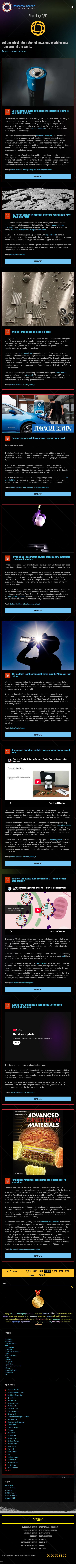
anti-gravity (8, 1362)
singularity (39, 1322)
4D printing (8, 1341)
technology (56, 1322)
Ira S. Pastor (12, 1465)
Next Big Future (10, 1493)
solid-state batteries (44, 136)
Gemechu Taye (13, 1409)
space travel (22, 254)
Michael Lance (13, 1457)
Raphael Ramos (13, 1441)
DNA (6, 1345)
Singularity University (12, 1351)
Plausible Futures (11, 1495)
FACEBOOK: (25, 1527)
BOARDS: (41, 1536)
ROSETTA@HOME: (25, 1545)
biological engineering (16, 596)
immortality (13, 1319)
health (57, 1316)
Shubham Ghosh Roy (15, 170)
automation (9, 1372)
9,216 (28, 1271)
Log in (6, 51)
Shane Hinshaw (13, 1438)
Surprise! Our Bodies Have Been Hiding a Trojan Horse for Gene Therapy (39, 880)
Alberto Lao (12, 1435)
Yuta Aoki (11, 1430)
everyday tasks (56, 840)
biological (25, 604)
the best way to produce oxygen (23, 230)
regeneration (25, 1322)
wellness (38, 1324)
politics (70, 1319)
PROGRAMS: (42, 1542)
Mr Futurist (8, 1490)
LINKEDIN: (26, 1530)
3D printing (8, 1339)
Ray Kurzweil (9, 1347)
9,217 (35, 1271)
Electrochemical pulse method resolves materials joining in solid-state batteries (40, 112)
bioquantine (38, 1314)
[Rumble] (64, 1555)
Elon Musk (8, 1349)
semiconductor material (49, 1222)
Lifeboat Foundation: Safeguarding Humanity (33, 7)
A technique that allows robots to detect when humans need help (41, 751)
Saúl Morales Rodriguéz (16, 1392)
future (44, 1317)
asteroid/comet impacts (13, 1366)
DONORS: (32, 1536)
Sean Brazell (12, 1446)
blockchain (5, 1317)
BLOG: (40, 1533)
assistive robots (64, 825)
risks (35, 1322)
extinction (40, 1317)
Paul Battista (12, 1406)
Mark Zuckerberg (10, 1356)
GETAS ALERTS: (43, 1530)
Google (52, 1317)
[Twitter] (52, 1555)
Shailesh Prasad (14, 728)
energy (24, 487)
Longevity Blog (10, 1488)
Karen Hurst (12, 1414)
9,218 (40, 1271)
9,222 (67, 1271)
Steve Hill (11, 1449)
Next (41, 1275)
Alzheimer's (14, 1314)
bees (6, 1374)
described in (41, 963)
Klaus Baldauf (13, 1425)
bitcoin (70, 1314)
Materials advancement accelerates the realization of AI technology (39, 1181)
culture (25, 1316)
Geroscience (9, 1485)
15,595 (31, 1275)
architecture (9, 1364)
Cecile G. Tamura (13, 1427)
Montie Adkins (14, 254)
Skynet (7, 1354)
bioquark (46, 1313)
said (63, 956)
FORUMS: (33, 1548)
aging (7, 1313)
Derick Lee (11, 1433)
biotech (54, 1313)
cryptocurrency (21, 1317)
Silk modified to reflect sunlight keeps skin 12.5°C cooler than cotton (41, 675)
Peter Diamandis (10, 1343)
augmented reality (11, 1370)
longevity (56, 1319)
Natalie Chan (12, 1444)
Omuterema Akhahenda (16, 1422)
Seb (9, 1454)
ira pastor (30, 1319)
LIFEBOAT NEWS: (43, 1527)
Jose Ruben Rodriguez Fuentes (18, 1417)
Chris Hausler (61, 373)
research (32, 1322)
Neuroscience (66, 1319)
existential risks (33, 1317)
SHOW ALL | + (8, 1470)
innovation (25, 385)
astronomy (8, 1368)
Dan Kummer (13, 1249)
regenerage (16, 1322)
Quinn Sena (12, 1398)
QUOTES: (41, 1548)
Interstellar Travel (22, 1319)
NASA (62, 1319)
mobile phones (32, 170)
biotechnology (62, 1314)
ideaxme (6, 1319)
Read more (38, 176)
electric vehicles (38, 128)
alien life (8, 1360)
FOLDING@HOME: (25, 1542)
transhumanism (65, 1322)
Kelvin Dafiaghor (13, 1411)
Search (71, 1287)
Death (28, 1316)
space (43, 1322)
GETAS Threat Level (38, 1520)
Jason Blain (12, 1460)
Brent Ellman (12, 1452)
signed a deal (50, 235)
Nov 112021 (7, 112)
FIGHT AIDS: (27, 1539)
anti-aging (21, 1313)
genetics (31, 983)
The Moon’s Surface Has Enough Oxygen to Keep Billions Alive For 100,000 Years (41, 216)
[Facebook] (48, 1555)
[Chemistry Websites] (38, 1299)
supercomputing (31, 1092)
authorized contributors (18, 51)
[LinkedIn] (56, 1555)
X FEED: (26, 1533)
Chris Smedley (13, 1468)
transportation (48, 170)
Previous (13, 1271)
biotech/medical (24, 983)
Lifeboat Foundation (14, 1555)
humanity (72, 1317)
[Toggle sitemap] (68, 7)
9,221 (61, 1271)
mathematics (26, 857)
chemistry (25, 170)
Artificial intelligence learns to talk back (31, 332)
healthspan (65, 1316)
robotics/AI (32, 385)
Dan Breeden (12, 1401)
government (30, 487)
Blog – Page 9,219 (38, 16)
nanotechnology (29, 1249)
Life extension (40, 1319)
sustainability (40, 170)
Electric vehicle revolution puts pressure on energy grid (38, 438)
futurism (22, 728)
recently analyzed (25, 353)
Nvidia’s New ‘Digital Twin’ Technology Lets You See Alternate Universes (37, 1006)
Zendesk (29, 375)
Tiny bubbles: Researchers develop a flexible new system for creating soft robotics (41, 558)
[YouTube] (60, 1555)
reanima (8, 1322)
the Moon (42, 230)
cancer (15, 1317)
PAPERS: (41, 1545)
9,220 (54, 1271)
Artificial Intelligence (30, 1314)
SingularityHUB (10, 1498)
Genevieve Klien (13, 1390)
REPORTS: (41, 1539)
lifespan (49, 1319)
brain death (11, 1317)
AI (10, 1314)
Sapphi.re (33, 1555)
